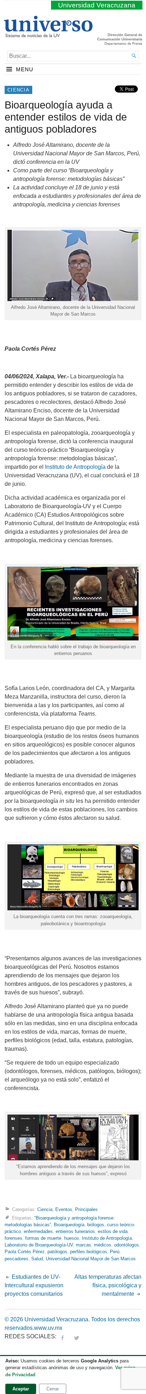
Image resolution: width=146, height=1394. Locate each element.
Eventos (63, 1209)
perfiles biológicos (88, 1251)
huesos (71, 1238)
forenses (13, 1238)
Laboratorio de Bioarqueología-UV (39, 1245)
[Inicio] (48, 34)
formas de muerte (43, 1238)
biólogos (95, 1224)
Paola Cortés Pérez (25, 1251)
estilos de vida (113, 1231)
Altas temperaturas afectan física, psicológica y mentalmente (107, 1285)
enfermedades (38, 1231)
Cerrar (52, 1389)
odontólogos (126, 1245)
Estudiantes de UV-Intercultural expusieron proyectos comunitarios (34, 1285)
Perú (114, 1251)
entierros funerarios (75, 1231)
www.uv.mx (48, 1328)
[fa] (62, 1336)
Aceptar (20, 1389)
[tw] (76, 1336)
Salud (37, 1258)
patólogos (57, 1251)
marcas (83, 1245)
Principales (86, 1209)
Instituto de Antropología (75, 467)
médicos (102, 1245)
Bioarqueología (69, 1224)
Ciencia (18, 90)
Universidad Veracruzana (96, 5)
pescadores (16, 1258)
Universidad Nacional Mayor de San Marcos (91, 1258)
